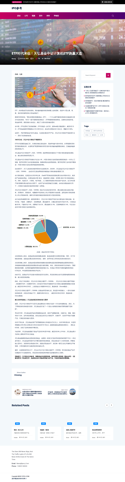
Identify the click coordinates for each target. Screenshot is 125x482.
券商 (48, 16)
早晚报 (56, 16)
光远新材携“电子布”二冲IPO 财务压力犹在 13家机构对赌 (97, 107)
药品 (86, 135)
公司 (26, 16)
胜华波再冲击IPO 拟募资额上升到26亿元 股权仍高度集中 (32, 2)
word (67, 437)
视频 (33, 16)
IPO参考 (17, 8)
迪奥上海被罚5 (70, 430)
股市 (40, 16)
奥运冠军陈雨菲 (97, 430)
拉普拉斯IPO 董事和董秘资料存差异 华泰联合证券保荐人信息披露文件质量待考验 (32, 393)
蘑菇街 (94, 135)
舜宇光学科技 (98, 131)
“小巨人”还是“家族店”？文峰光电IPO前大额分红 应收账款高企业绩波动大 (97, 92)
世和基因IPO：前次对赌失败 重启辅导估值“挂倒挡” (97, 102)
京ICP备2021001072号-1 (19, 478)
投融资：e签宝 (44, 430)
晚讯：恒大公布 (18, 430)
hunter (15, 437)
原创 (18, 16)
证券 (101, 135)
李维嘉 (87, 131)
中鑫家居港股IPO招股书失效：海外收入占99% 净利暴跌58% (97, 112)
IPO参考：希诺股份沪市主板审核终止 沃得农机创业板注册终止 (57, 393)
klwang (14, 58)
